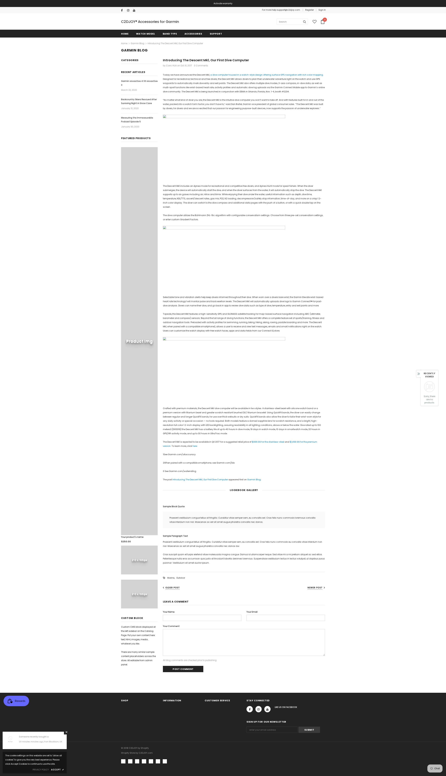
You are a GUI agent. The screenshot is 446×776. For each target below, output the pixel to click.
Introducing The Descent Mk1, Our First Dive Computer (200, 479)
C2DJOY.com (146, 752)
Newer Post (314, 587)
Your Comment (171, 626)
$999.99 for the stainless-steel (268, 441)
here (195, 446)
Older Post (172, 587)
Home (124, 43)
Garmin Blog (137, 43)
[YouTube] (135, 10)
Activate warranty (223, 3)
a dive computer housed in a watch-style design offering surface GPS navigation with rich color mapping (266, 74)
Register (309, 9)
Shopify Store (128, 752)
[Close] (66, 732)
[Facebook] (123, 10)
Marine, (171, 577)
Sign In (322, 9)
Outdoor (180, 577)
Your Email (252, 611)
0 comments (201, 65)
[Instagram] (129, 10)
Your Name (169, 611)
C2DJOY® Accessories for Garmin (150, 21)
